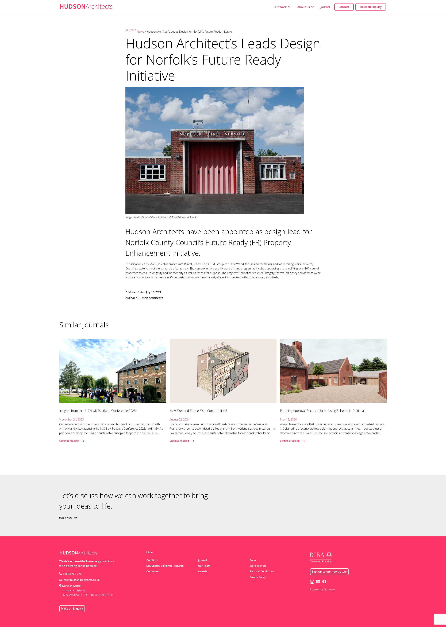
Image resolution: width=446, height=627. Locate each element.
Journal (129, 30)
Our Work (152, 560)
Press (253, 560)
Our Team (204, 565)
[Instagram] (312, 582)
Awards (202, 571)
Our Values (153, 571)
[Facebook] (324, 582)
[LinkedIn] (318, 582)
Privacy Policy (258, 577)
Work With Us (258, 565)
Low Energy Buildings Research (165, 565)
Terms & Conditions (262, 571)
